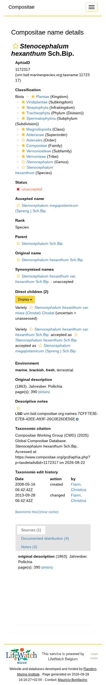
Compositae (21, 7)
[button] (15, 46)
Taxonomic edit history (36, 472)
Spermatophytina (41, 118)
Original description (33, 379)
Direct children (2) (31, 291)
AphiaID (22, 62)
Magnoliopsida (38, 129)
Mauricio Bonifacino (72, 680)
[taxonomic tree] (27, 512)
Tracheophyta (38, 113)
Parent (21, 236)
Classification (28, 90)
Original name (28, 253)
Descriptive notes (31, 401)
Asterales (34, 140)
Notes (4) (29, 547)
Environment (27, 363)
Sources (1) (31, 530)
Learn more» (95, 656)
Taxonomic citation (33, 428)
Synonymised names (34, 269)
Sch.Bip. (42, 243)
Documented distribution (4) (45, 538)
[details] (44, 392)
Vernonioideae (38, 151)
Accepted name (29, 198)
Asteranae (35, 134)
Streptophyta (37, 107)
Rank (20, 220)
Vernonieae (36, 156)
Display (24, 299)
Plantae (42, 96)
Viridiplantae (37, 102)
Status (21, 182)
